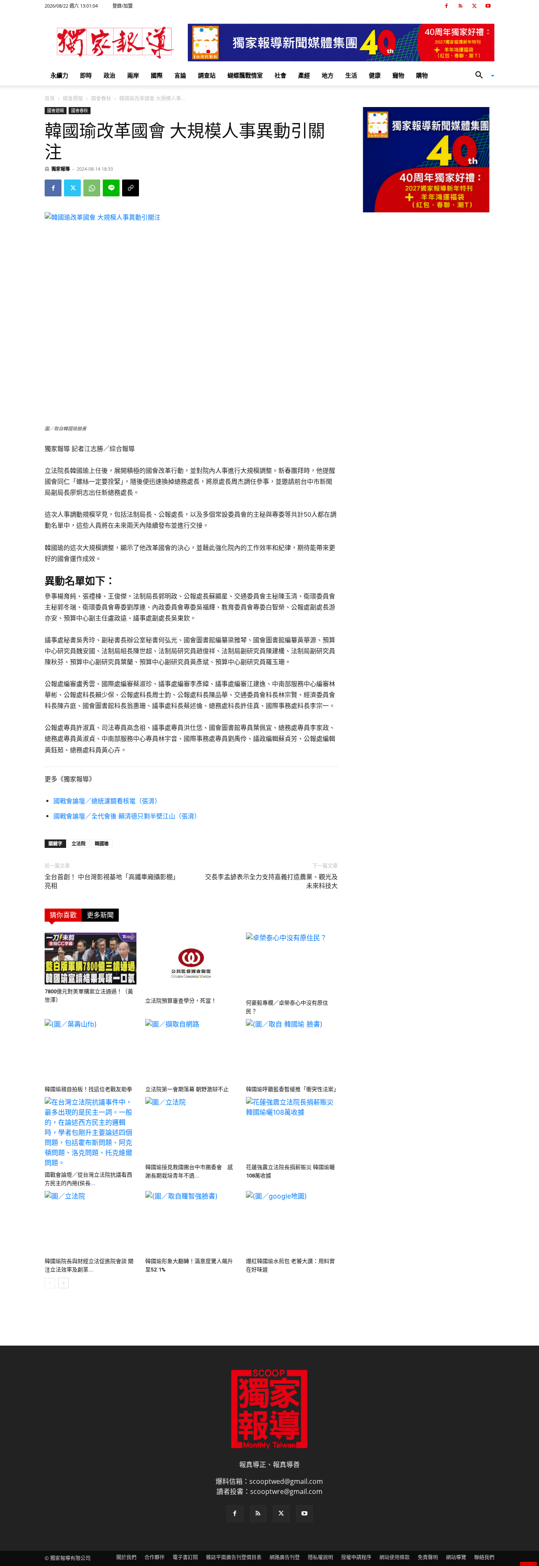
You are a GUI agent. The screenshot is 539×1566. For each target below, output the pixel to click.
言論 (180, 75)
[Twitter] (474, 6)
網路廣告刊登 (285, 1557)
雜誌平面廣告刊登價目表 (233, 1557)
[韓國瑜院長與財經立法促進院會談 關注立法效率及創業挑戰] (90, 1222)
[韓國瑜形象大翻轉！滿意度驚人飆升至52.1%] (191, 1222)
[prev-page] (50, 1283)
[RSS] (460, 6)
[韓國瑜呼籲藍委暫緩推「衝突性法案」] (292, 1050)
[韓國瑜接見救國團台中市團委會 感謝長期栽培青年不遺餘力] (191, 1128)
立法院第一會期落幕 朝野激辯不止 (187, 1089)
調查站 (207, 75)
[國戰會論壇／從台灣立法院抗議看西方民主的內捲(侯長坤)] (90, 1132)
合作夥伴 (154, 1557)
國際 (157, 75)
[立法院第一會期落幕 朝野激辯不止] (191, 1050)
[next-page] (63, 1283)
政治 (109, 75)
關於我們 (126, 1557)
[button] (481, 75)
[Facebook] (446, 6)
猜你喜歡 (63, 915)
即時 (86, 75)
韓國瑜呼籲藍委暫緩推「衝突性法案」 (292, 1089)
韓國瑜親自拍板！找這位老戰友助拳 (88, 1089)
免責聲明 (428, 1557)
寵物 (398, 75)
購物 (422, 75)
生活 (351, 75)
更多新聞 (100, 915)
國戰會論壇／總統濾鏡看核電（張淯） (107, 801)
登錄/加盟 (122, 6)
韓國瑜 (102, 843)
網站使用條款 (394, 1557)
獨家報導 (60, 169)
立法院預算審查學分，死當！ (180, 1001)
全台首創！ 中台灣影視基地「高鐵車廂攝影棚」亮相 (112, 881)
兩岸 (133, 75)
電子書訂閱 (185, 1557)
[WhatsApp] (91, 188)
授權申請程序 (356, 1557)
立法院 (78, 843)
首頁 (50, 98)
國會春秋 (101, 98)
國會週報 (73, 98)
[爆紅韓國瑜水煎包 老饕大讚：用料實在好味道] (292, 1222)
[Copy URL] (130, 188)
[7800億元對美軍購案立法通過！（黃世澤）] (90, 958)
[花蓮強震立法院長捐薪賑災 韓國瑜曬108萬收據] (292, 1128)
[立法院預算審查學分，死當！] (191, 963)
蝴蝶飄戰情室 (245, 75)
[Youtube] (488, 6)
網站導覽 (456, 1557)
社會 (280, 75)
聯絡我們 (484, 1557)
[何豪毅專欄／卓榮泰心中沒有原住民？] (292, 964)
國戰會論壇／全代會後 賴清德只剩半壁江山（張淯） (126, 816)
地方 (328, 75)
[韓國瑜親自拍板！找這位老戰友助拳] (90, 1050)
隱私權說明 (320, 1557)
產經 (304, 75)
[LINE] (111, 188)
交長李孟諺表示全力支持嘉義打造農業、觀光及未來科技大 (271, 881)
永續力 (59, 75)
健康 (375, 75)
